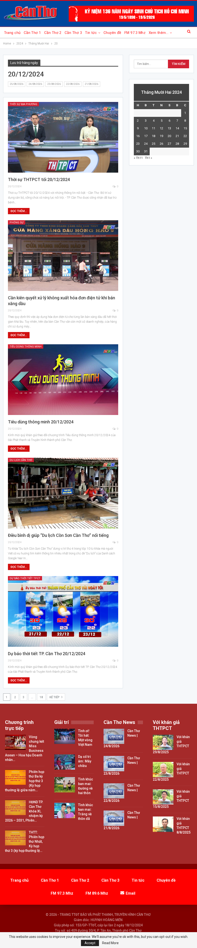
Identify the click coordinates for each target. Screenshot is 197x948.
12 (161, 128)
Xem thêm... (158, 33)
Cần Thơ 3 (73, 33)
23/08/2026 (54, 84)
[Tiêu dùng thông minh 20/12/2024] (63, 379)
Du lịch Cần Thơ (21, 460)
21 (177, 136)
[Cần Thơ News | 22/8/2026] (114, 791)
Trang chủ (12, 33)
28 (177, 143)
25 (153, 143)
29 (185, 143)
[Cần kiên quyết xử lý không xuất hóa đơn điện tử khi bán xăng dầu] (63, 255)
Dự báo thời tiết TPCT (25, 578)
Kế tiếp (54, 697)
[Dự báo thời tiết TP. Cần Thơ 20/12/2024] (63, 611)
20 (169, 136)
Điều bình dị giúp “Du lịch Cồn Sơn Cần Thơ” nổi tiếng (58, 535)
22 (185, 136)
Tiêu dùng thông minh (26, 346)
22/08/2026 (73, 84)
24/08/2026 (35, 84)
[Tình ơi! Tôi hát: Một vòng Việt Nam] (64, 736)
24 (146, 143)
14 (177, 128)
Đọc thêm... (19, 211)
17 (146, 136)
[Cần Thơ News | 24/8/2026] (114, 736)
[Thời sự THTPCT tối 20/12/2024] (63, 137)
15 (185, 128)
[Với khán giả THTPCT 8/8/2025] (163, 824)
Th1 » (148, 158)
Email (130, 893)
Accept (90, 943)
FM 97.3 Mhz (135, 33)
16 (138, 136)
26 (161, 143)
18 (41, 697)
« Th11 (138, 158)
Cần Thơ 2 (53, 33)
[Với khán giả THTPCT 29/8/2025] (163, 742)
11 (153, 128)
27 (169, 143)
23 (138, 143)
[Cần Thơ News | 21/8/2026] (114, 818)
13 (169, 128)
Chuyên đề (112, 33)
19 (161, 136)
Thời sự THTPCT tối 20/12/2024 (39, 179)
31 (146, 151)
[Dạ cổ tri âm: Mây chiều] (64, 762)
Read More (110, 943)
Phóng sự (17, 222)
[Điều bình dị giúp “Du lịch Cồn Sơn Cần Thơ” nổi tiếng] (63, 493)
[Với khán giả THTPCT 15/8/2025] (163, 797)
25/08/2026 (16, 84)
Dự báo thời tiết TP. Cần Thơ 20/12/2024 (46, 653)
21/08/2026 (91, 84)
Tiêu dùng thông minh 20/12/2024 (41, 421)
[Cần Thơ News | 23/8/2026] (114, 763)
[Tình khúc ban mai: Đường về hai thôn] (64, 784)
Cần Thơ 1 (32, 33)
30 (138, 151)
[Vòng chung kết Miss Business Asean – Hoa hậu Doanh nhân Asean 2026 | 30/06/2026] (15, 742)
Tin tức (91, 33)
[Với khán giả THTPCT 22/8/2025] (163, 769)
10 (146, 128)
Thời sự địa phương (23, 104)
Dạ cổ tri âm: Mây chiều (84, 761)
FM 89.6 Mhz (97, 893)
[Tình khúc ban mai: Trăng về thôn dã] (64, 810)
